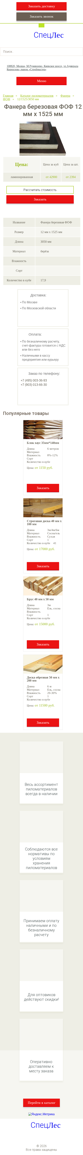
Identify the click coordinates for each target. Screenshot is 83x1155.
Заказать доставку (41, 6)
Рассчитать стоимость (40, 190)
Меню (41, 81)
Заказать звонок (41, 16)
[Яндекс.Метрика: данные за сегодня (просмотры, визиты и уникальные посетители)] (41, 1114)
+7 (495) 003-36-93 (34, 380)
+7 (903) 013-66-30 (34, 384)
